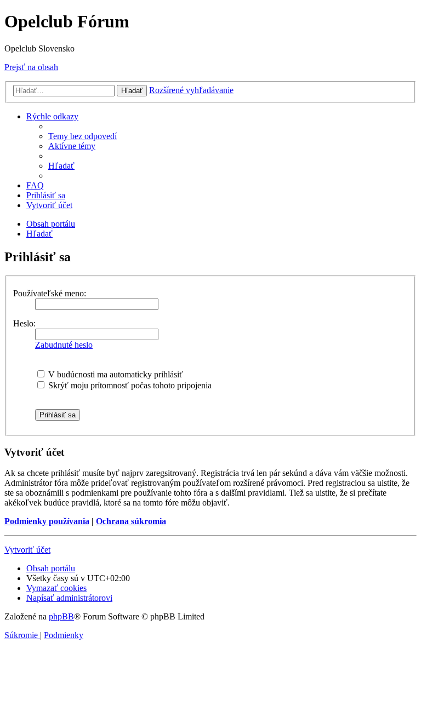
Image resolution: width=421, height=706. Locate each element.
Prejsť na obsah (31, 67)
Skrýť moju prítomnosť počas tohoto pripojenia (129, 385)
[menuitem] (82, 136)
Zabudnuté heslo (64, 344)
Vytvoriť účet (27, 549)
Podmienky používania (46, 521)
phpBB (61, 616)
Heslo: (24, 323)
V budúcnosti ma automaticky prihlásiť (114, 374)
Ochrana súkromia (131, 521)
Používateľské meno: (49, 293)
